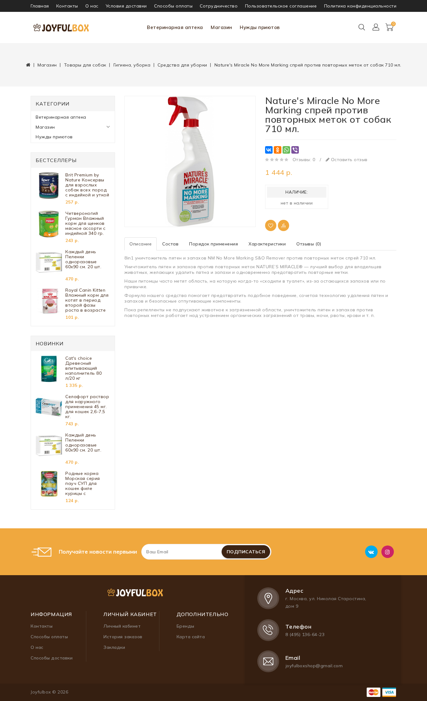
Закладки (114, 647)
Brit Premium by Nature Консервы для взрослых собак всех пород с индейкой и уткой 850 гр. (87, 184)
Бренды (185, 626)
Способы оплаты (173, 6)
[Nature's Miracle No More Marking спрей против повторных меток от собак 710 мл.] (190, 161)
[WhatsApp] (286, 150)
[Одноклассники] (277, 150)
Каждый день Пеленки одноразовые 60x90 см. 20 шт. (83, 259)
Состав (170, 244)
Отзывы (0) (308, 244)
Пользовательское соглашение (281, 6)
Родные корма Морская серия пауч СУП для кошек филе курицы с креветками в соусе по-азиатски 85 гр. (86, 483)
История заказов (123, 636)
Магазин (221, 27)
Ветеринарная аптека (175, 27)
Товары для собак (85, 65)
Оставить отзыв (348, 159)
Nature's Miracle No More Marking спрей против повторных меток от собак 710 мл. (307, 65)
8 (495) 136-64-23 (305, 634)
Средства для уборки (182, 65)
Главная (40, 6)
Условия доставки (126, 6)
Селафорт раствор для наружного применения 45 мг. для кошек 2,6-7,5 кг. (87, 406)
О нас (91, 6)
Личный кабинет (122, 626)
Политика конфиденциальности (360, 6)
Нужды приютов (260, 27)
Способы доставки (52, 658)
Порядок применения (213, 244)
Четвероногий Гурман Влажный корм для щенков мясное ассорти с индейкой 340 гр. (85, 223)
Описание (140, 244)
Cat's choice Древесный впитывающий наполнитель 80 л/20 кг (83, 368)
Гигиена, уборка (132, 65)
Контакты (67, 6)
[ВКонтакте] (269, 150)
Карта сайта (191, 636)
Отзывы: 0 (304, 159)
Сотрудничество (219, 6)
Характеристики (267, 244)
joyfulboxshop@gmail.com (314, 666)
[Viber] (295, 150)
